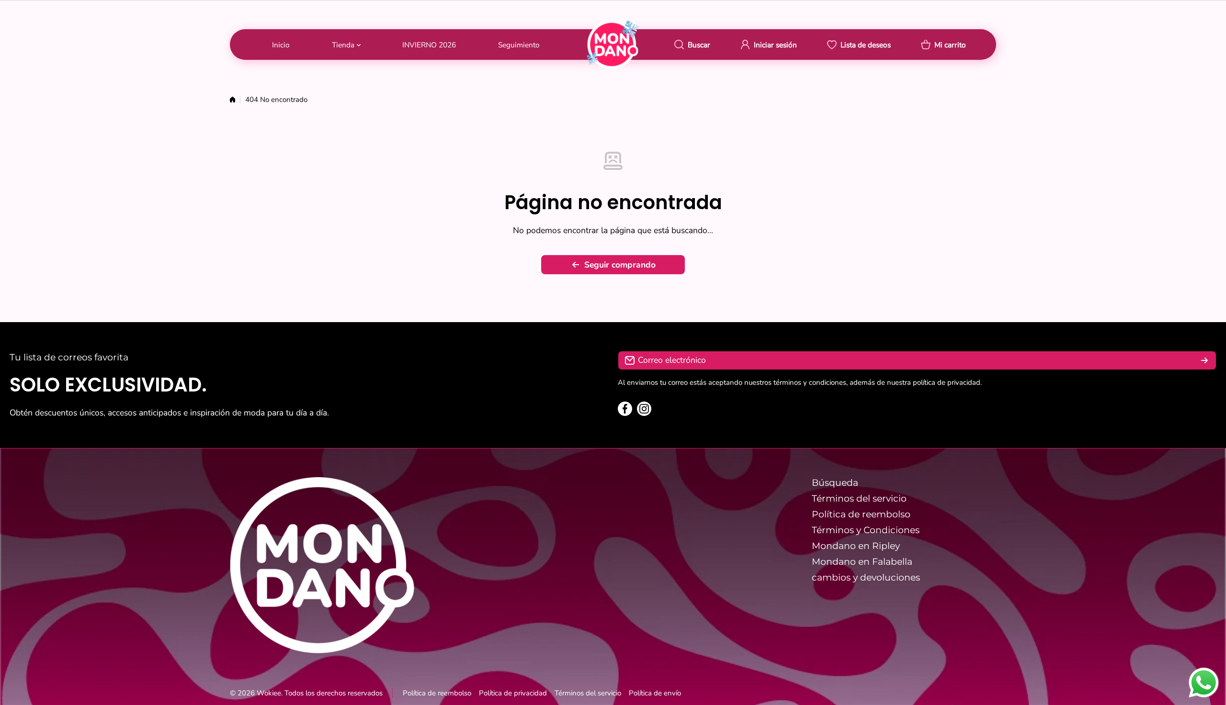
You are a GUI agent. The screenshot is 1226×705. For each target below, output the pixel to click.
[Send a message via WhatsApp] (1203, 682)
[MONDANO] (613, 44)
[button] (943, 45)
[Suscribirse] (1204, 360)
